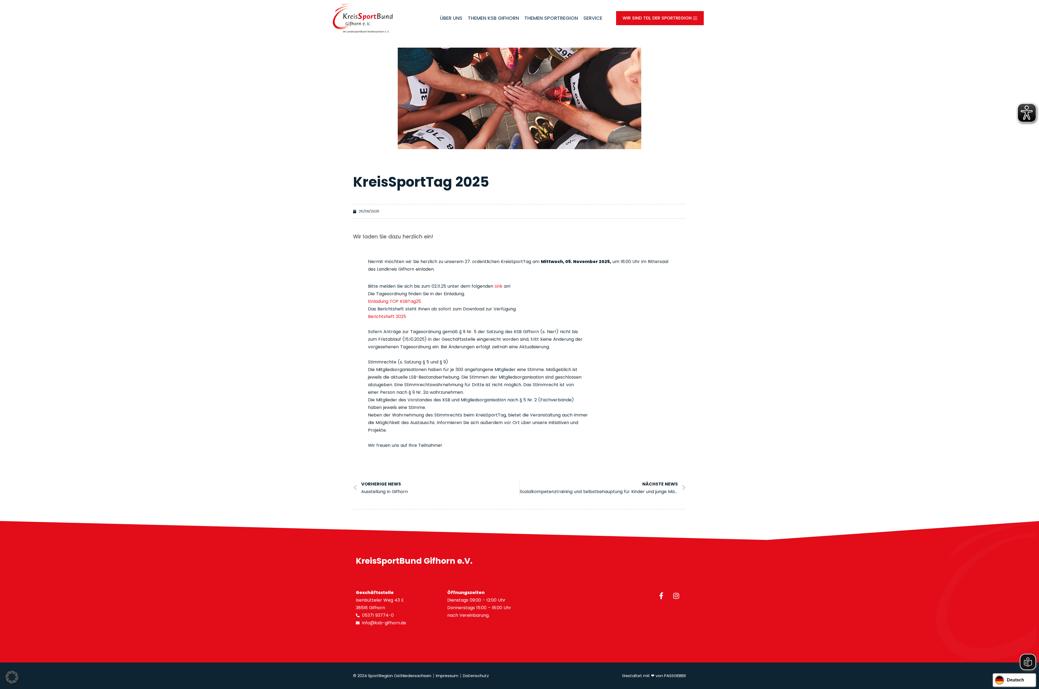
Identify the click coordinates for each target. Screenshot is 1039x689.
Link (498, 286)
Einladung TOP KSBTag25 (394, 301)
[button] (12, 677)
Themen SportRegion (551, 18)
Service (592, 18)
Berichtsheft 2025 (387, 316)
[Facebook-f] (661, 595)
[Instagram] (676, 595)
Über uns (451, 18)
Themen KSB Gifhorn (493, 18)
